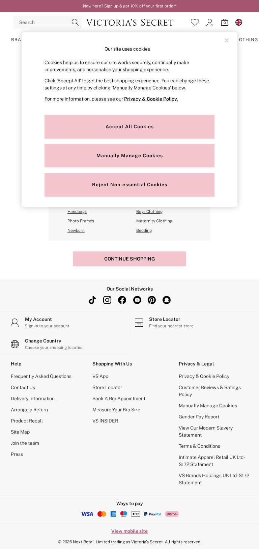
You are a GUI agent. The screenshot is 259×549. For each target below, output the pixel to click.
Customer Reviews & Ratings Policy (210, 391)
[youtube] (137, 300)
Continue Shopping (129, 259)
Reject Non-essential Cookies (129, 184)
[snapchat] (166, 300)
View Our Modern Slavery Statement (206, 431)
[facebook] (122, 300)
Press (17, 454)
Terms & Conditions (199, 446)
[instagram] (107, 300)
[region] (129, 119)
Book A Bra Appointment (118, 398)
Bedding (144, 230)
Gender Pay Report (199, 416)
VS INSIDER (105, 420)
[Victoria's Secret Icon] (129, 22)
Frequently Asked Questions (41, 376)
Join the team (25, 443)
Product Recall (27, 420)
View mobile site (129, 531)
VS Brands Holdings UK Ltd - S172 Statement (214, 479)
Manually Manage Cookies (208, 405)
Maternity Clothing (154, 221)
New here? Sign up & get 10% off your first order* (129, 6)
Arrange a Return (29, 409)
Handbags (77, 211)
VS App (100, 376)
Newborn (76, 230)
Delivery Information (33, 398)
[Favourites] (195, 22)
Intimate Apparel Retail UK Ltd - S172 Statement (211, 461)
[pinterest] (151, 300)
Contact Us (23, 387)
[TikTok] (92, 300)
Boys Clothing (149, 211)
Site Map (20, 432)
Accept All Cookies (130, 126)
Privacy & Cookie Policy (204, 376)
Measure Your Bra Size (116, 409)
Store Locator (107, 387)
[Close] (226, 40)
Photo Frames (80, 221)
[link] (209, 22)
